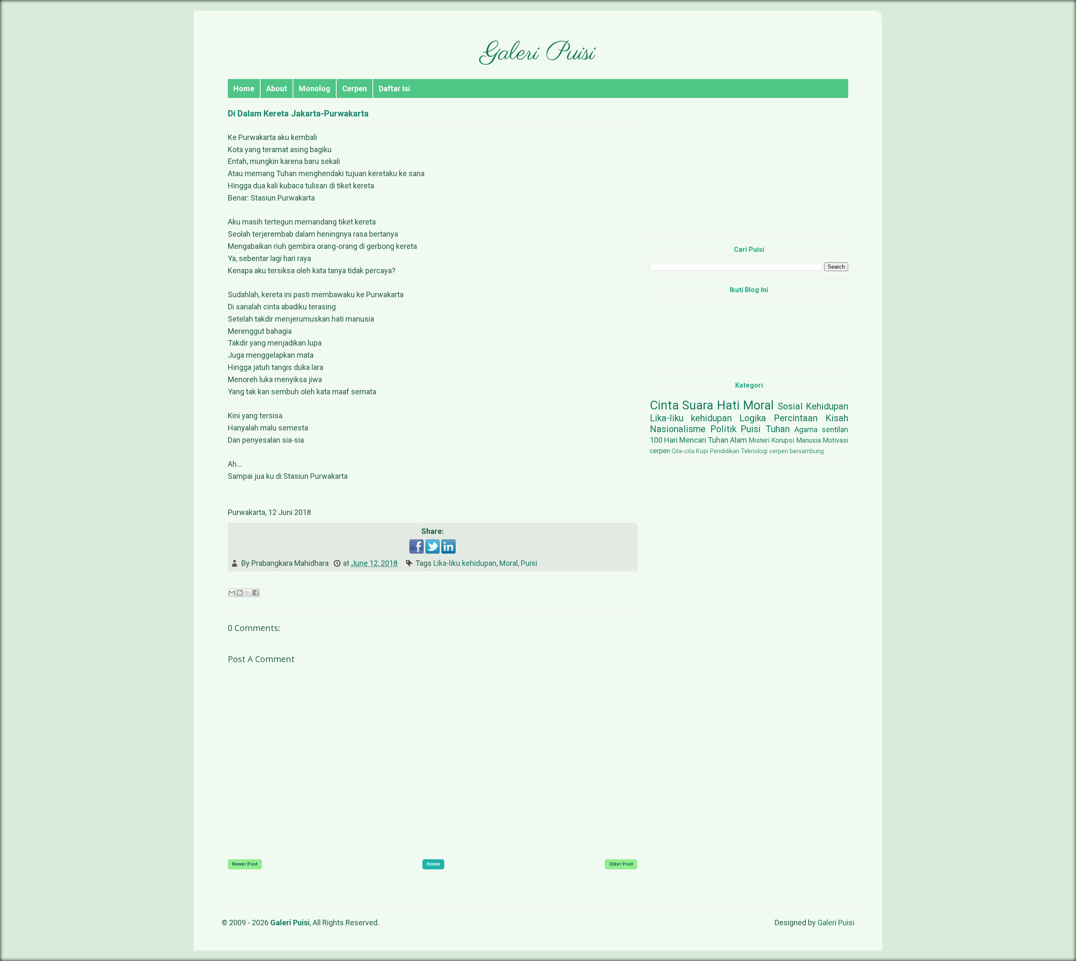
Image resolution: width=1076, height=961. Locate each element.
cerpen (660, 451)
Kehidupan (827, 406)
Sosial (790, 406)
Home (243, 88)
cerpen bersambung (796, 451)
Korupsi (782, 440)
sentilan (835, 429)
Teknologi (754, 451)
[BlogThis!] (239, 593)
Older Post (621, 864)
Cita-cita (683, 451)
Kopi (702, 451)
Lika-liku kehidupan (464, 563)
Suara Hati (711, 405)
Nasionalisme (678, 429)
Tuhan (777, 429)
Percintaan (796, 418)
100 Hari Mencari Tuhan (689, 440)
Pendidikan (724, 451)
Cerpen (354, 88)
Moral (508, 563)
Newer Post (245, 864)
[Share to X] (247, 593)
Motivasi (835, 440)
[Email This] (231, 593)
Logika (752, 418)
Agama (806, 429)
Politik (723, 429)
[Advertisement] (749, 173)
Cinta (664, 405)
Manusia (808, 440)
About (276, 88)
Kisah (836, 418)
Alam (738, 440)
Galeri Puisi (538, 53)
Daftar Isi (394, 88)
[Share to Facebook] (255, 593)
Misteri (759, 440)
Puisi (529, 563)
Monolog (314, 88)
